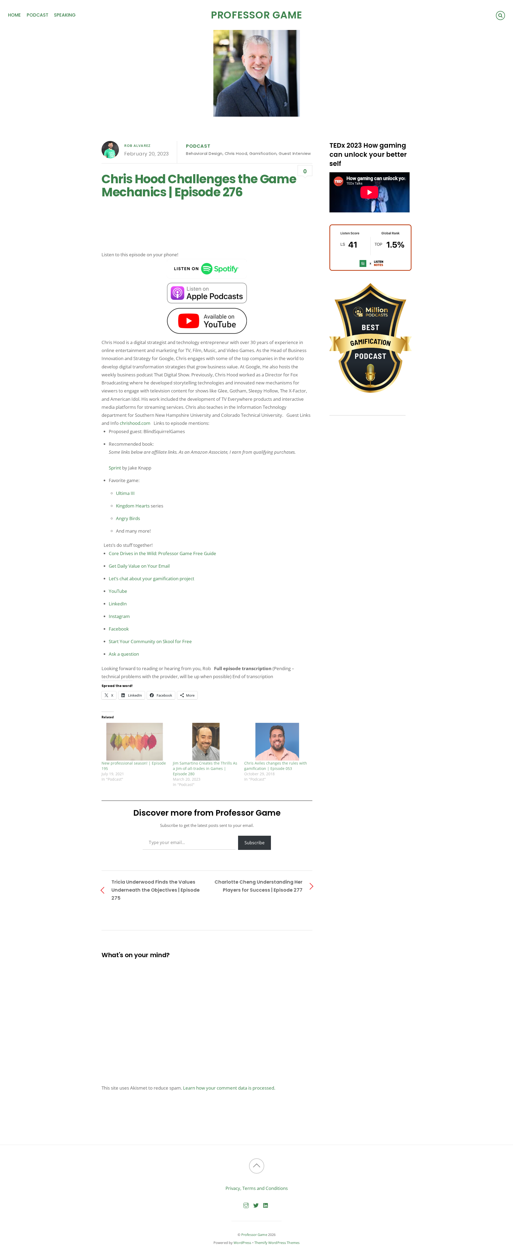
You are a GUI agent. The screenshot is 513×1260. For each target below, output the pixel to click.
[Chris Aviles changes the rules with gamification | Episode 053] (277, 742)
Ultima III (125, 493)
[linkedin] (266, 1204)
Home (14, 15)
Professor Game (254, 1234)
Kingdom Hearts (133, 506)
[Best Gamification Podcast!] (370, 391)
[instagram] (246, 1204)
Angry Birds (128, 518)
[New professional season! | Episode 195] (135, 742)
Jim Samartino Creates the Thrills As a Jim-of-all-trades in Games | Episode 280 (205, 768)
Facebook (119, 629)
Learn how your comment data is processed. (229, 1088)
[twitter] (256, 1204)
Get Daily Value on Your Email (139, 566)
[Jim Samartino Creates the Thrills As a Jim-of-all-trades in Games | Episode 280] (206, 742)
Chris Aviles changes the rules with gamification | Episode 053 (275, 766)
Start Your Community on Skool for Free (150, 641)
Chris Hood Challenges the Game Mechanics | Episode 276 (199, 185)
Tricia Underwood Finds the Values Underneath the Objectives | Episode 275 (155, 890)
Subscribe (254, 843)
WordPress (242, 1242)
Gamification (263, 153)
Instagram (119, 616)
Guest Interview (295, 153)
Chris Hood (236, 153)
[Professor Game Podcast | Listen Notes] (370, 269)
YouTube (118, 591)
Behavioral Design (204, 153)
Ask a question (124, 654)
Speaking (65, 15)
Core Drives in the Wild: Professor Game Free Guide (162, 553)
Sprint (115, 468)
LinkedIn (118, 604)
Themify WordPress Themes (277, 1242)
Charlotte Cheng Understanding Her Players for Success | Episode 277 (258, 886)
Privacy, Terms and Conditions (257, 1188)
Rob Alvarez (137, 145)
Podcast (37, 15)
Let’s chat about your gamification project (151, 578)
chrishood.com (135, 423)
